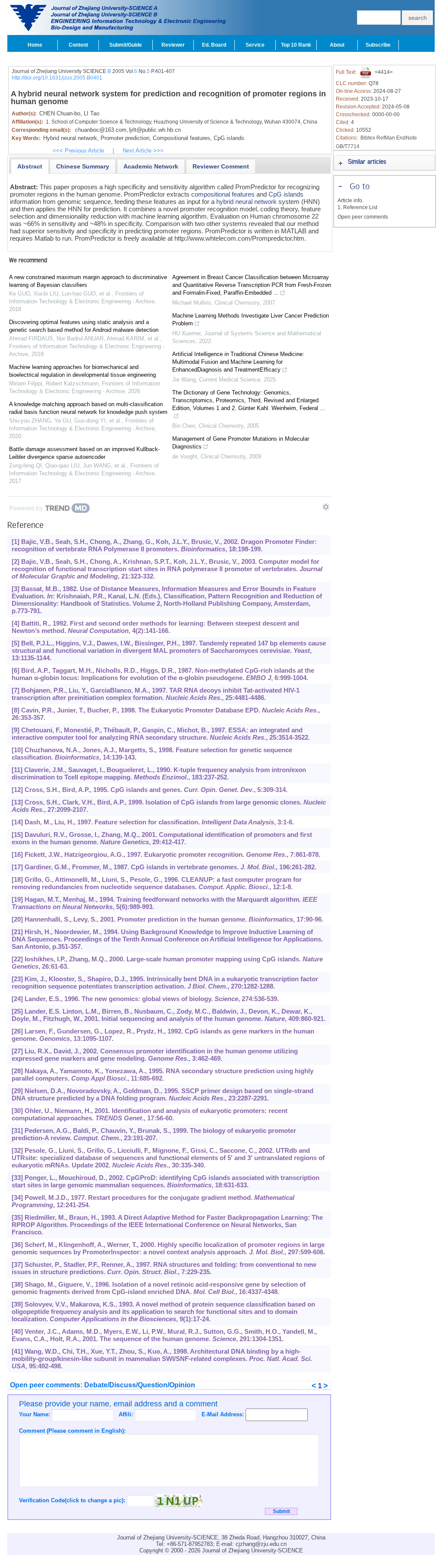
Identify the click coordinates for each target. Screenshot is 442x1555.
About (337, 45)
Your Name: (35, 1414)
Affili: (127, 1414)
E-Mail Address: (224, 1414)
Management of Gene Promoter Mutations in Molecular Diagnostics (240, 443)
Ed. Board (214, 45)
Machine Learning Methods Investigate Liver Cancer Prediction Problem (250, 319)
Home (35, 45)
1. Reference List (357, 207)
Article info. (350, 200)
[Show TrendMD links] (325, 506)
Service (255, 45)
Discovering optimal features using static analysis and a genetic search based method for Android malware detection (83, 326)
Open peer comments (363, 217)
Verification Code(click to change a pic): (73, 1500)
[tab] (30, 166)
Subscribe (378, 45)
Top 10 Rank (296, 45)
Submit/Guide (125, 45)
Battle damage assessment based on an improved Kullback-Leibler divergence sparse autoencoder (84, 453)
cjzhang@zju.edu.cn (261, 1544)
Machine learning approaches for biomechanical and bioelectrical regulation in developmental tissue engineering (82, 371)
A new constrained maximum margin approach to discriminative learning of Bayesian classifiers (88, 281)
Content (78, 45)
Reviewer (173, 45)
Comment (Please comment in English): (72, 1431)
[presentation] (29, 166)
